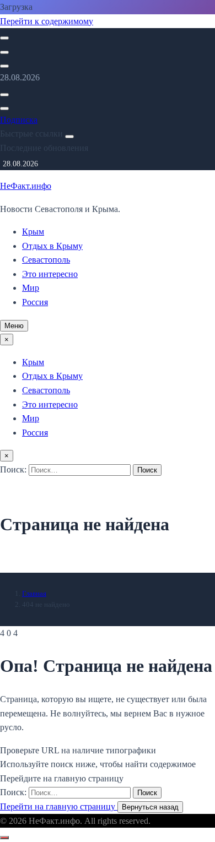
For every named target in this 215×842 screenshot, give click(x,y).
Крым (33, 231)
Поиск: (14, 469)
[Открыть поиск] (4, 38)
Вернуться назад (150, 807)
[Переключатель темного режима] (4, 52)
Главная (34, 593)
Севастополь (46, 259)
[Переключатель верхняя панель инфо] (4, 66)
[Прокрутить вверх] (4, 837)
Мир (30, 287)
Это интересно (50, 274)
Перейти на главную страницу (58, 806)
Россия (35, 302)
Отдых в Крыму (52, 246)
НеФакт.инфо (25, 186)
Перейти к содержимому (46, 21)
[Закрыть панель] (69, 136)
